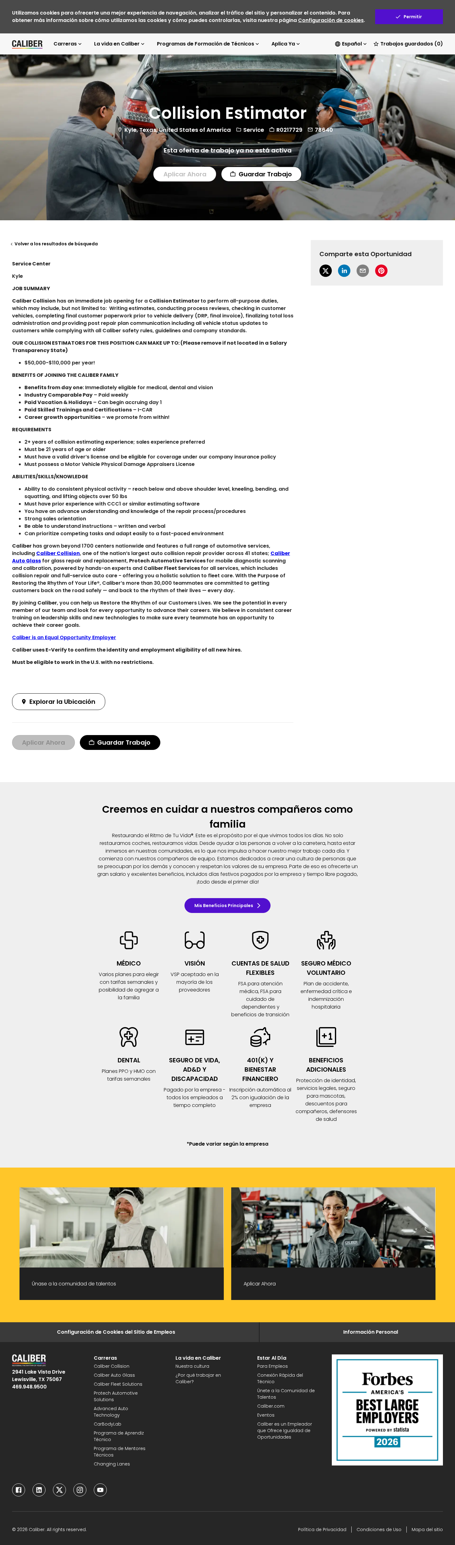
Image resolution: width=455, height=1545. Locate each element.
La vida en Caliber (117, 43)
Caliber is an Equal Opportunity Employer (64, 637)
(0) (411, 43)
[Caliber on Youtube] (100, 1489)
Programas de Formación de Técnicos (205, 43)
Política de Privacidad (322, 1529)
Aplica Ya (283, 43)
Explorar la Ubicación (62, 701)
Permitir (413, 17)
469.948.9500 (29, 1386)
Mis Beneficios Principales (223, 905)
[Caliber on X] (59, 1489)
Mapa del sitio (427, 1529)
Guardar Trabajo (265, 174)
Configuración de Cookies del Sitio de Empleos (116, 1332)
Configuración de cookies (331, 20)
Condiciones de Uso (379, 1529)
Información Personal (370, 1332)
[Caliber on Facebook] (18, 1489)
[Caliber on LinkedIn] (39, 1489)
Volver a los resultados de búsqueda (56, 244)
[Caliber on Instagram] (79, 1489)
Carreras (65, 43)
